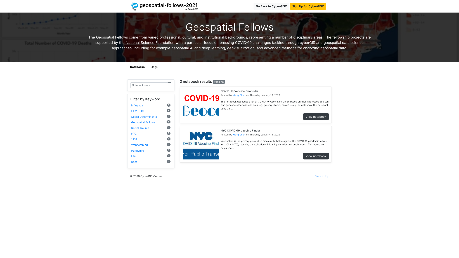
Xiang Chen (239, 95)
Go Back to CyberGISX (271, 6)
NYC (150, 133)
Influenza (150, 105)
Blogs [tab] (154, 67)
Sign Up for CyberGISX (308, 6)
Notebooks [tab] (137, 67)
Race (150, 162)
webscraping (150, 145)
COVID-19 (150, 111)
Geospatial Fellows (150, 122)
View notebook (316, 116)
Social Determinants (150, 116)
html (150, 156)
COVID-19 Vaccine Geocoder (239, 91)
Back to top (322, 176)
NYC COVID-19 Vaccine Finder (240, 130)
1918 (150, 139)
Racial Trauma (150, 128)
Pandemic (150, 150)
